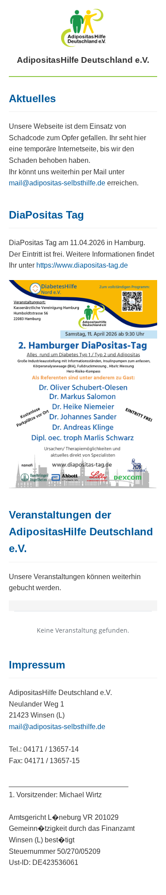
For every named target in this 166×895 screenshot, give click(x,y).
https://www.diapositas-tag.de (82, 265)
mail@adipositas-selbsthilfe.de (57, 183)
